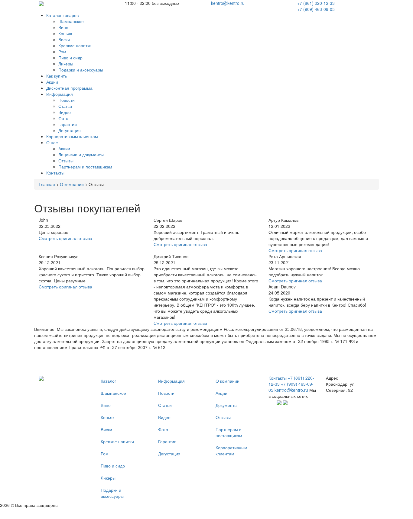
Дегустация (69, 130)
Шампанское (71, 21)
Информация (59, 94)
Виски (64, 39)
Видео (64, 112)
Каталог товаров (62, 15)
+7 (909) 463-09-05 (316, 9)
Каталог (108, 381)
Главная (47, 184)
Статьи (65, 106)
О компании (72, 184)
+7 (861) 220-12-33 (316, 3)
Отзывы (65, 161)
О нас (52, 142)
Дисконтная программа (69, 88)
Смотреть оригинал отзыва (65, 238)
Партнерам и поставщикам (85, 167)
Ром (62, 51)
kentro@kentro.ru (228, 3)
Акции (52, 82)
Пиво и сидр (70, 58)
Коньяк (65, 33)
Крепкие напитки (75, 45)
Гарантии (67, 124)
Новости (66, 100)
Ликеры (65, 64)
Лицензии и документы (81, 154)
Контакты (55, 173)
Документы (226, 405)
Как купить (56, 76)
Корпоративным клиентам (72, 136)
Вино (63, 27)
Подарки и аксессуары (80, 70)
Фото (63, 118)
